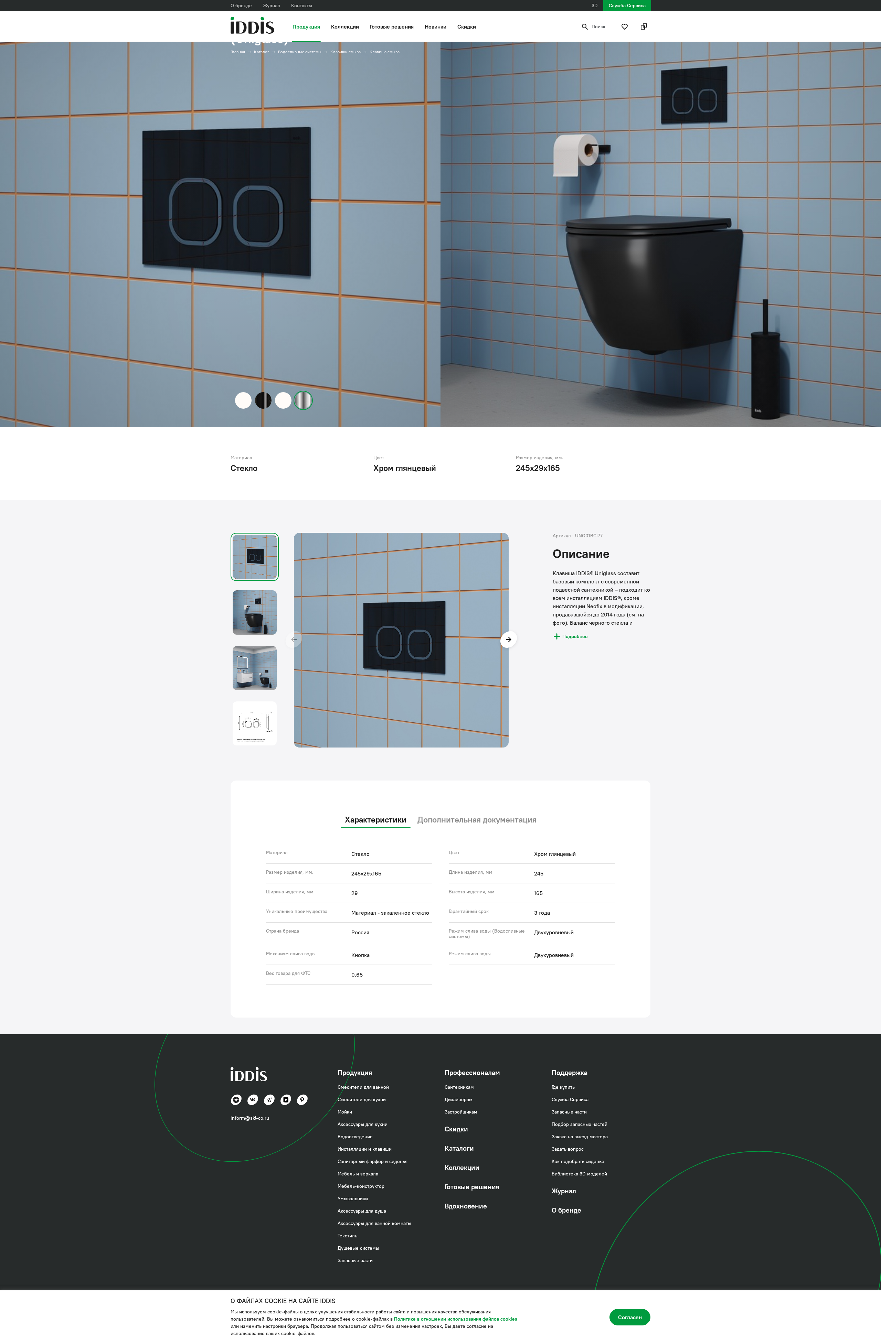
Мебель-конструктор (361, 1186)
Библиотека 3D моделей (579, 1174)
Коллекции (345, 26)
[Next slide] (509, 640)
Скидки (466, 26)
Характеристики (375, 819)
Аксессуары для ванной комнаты (374, 1223)
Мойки (345, 1112)
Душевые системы (358, 1248)
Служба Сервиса (627, 5)
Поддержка (569, 1072)
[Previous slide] (294, 640)
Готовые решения (392, 26)
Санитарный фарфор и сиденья (372, 1161)
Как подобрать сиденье (578, 1161)
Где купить (563, 1087)
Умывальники (353, 1198)
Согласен (630, 1317)
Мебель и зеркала (358, 1174)
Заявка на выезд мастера (580, 1136)
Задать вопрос (568, 1149)
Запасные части (355, 1260)
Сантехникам (459, 1087)
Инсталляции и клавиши (365, 1149)
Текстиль (347, 1236)
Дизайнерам (459, 1099)
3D (595, 5)
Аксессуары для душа (362, 1211)
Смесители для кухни (362, 1099)
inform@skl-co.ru (250, 1118)
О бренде (241, 5)
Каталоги (459, 1148)
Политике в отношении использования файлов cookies (455, 1319)
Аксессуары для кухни (363, 1124)
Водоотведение (355, 1136)
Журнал (271, 5)
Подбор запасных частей (579, 1124)
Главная (238, 52)
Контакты (301, 5)
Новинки (435, 26)
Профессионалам (472, 1072)
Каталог (261, 52)
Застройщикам (461, 1112)
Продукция (306, 26)
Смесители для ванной (363, 1087)
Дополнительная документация (477, 819)
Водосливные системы (299, 52)
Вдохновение (466, 1206)
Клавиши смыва (345, 52)
